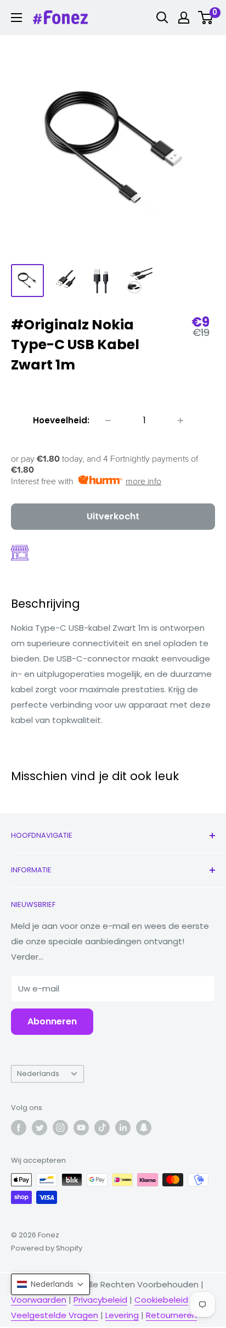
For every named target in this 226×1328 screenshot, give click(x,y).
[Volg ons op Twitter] (39, 1127)
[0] (206, 17)
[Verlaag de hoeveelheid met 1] (108, 420)
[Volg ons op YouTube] (81, 1127)
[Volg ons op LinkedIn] (123, 1127)
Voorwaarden (38, 1299)
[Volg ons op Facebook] (18, 1127)
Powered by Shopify (46, 1248)
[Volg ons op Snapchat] (143, 1127)
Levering (122, 1315)
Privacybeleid (100, 1299)
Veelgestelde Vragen (54, 1315)
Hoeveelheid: (61, 420)
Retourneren (171, 1315)
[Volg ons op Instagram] (60, 1127)
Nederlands (38, 1073)
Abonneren (52, 1021)
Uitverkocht (113, 516)
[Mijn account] (183, 18)
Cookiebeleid (161, 1299)
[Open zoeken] (162, 18)
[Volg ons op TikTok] (102, 1127)
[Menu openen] (16, 17)
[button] (50, 1284)
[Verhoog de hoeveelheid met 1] (180, 420)
